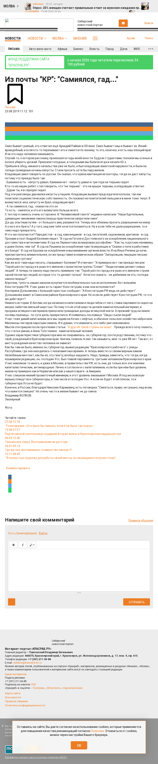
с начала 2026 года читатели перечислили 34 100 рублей (73, 62)
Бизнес (78, 49)
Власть (94, 49)
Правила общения (140, 520)
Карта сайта (12, 693)
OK (79, 745)
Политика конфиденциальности (25, 705)
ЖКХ (137, 49)
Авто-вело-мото (40, 49)
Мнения (80, 38)
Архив (131, 38)
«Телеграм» (38, 688)
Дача (123, 49)
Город (110, 49)
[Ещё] (150, 49)
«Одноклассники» (72, 688)
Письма (14, 49)
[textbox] (79, 569)
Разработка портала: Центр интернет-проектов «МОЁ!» (36, 757)
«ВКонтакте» (53, 688)
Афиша (62, 49)
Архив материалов (16, 674)
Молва (58, 38)
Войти (43, 533)
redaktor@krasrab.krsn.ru (27, 662)
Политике (97, 731)
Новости (35, 38)
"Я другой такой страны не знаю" (89, 327)
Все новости (13, 697)
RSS (33, 684)
